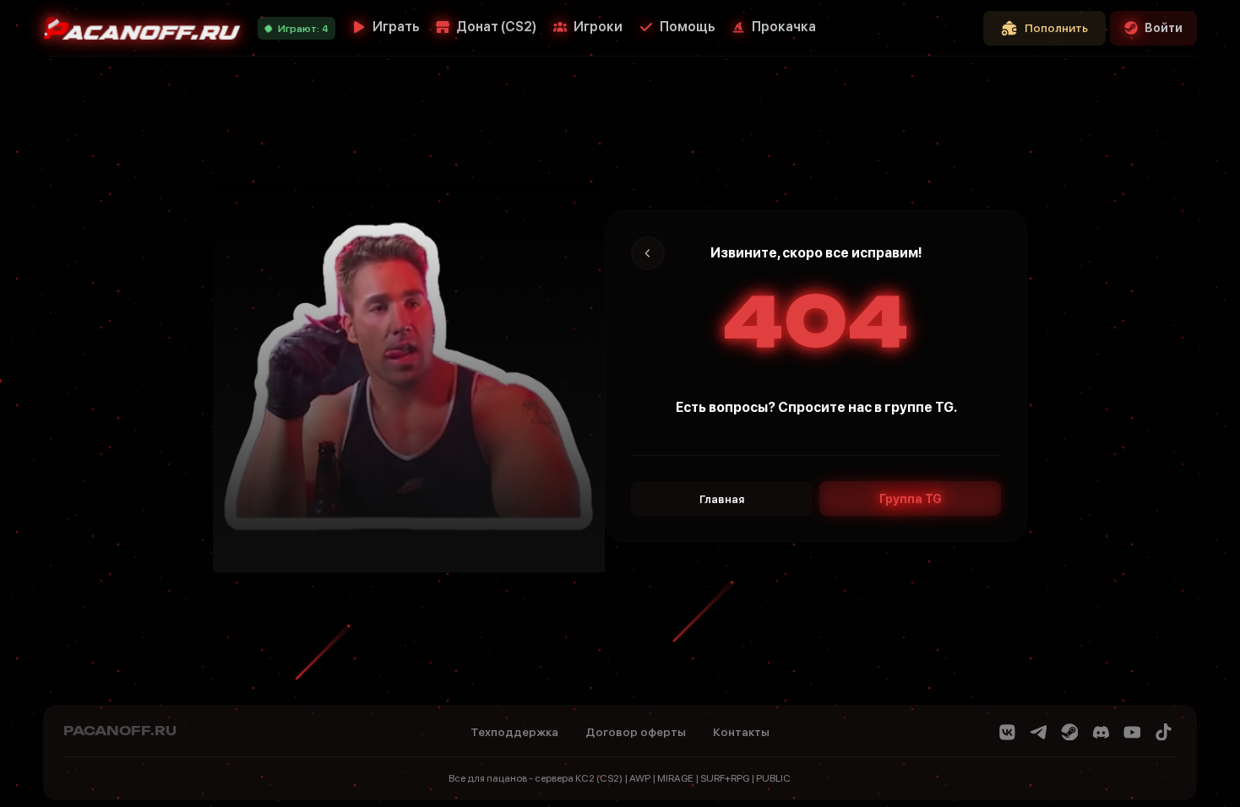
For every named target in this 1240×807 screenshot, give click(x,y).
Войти (1164, 28)
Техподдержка (514, 732)
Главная (721, 499)
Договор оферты (635, 732)
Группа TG (910, 499)
